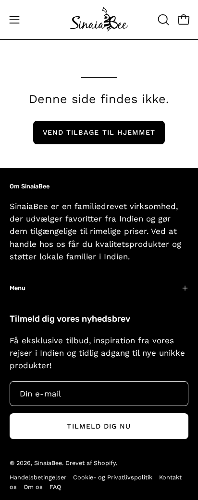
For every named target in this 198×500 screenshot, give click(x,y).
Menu (17, 287)
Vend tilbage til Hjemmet (99, 132)
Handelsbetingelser (38, 477)
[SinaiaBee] (99, 19)
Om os (33, 486)
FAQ (55, 486)
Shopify (105, 462)
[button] (162, 19)
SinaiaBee (48, 462)
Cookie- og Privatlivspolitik (112, 477)
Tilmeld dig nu (99, 426)
